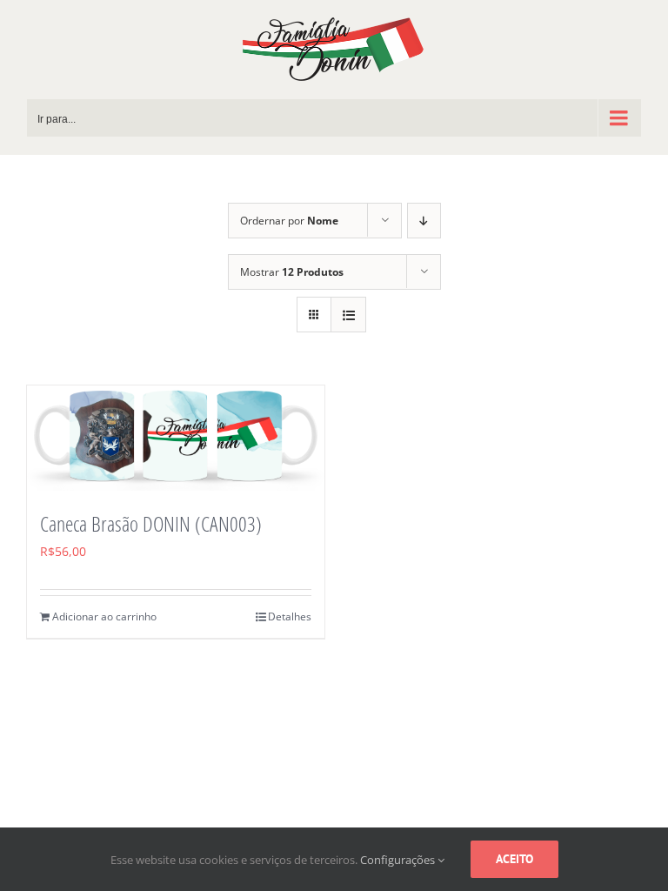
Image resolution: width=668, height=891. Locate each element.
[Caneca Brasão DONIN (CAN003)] (175, 438)
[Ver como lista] (348, 315)
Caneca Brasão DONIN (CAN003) (151, 523)
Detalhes (289, 616)
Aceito (514, 859)
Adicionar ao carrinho (104, 616)
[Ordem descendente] (424, 220)
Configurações (399, 860)
